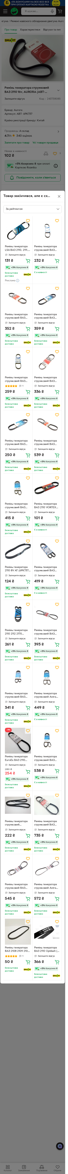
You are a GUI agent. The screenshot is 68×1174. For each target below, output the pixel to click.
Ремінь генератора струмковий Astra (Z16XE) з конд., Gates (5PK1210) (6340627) (45, 886)
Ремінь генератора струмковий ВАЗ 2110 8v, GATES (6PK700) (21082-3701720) (45, 379)
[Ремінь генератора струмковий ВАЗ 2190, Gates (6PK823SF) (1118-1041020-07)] (47, 805)
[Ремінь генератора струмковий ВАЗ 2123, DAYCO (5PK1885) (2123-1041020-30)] (47, 741)
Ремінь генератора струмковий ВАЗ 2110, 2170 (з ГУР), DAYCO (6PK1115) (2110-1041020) (16, 506)
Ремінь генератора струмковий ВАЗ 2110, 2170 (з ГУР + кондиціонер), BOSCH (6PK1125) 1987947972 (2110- (45, 569)
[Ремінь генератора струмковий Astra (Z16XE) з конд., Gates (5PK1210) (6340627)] (47, 869)
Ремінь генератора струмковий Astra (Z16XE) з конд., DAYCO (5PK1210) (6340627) (45, 695)
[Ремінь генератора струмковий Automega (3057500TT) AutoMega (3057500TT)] (18, 805)
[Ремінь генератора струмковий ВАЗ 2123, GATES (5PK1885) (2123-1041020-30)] (18, 869)
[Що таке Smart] (27, 274)
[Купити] (28, 261)
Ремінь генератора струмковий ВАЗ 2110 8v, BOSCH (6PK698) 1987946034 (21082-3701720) (17, 379)
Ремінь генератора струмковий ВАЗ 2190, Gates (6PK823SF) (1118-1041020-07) (45, 823)
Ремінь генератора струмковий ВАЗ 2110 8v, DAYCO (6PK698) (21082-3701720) (16, 443)
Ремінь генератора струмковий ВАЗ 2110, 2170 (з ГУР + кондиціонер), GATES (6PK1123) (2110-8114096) (45, 632)
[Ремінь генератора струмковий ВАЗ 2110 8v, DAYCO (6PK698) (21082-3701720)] (18, 425)
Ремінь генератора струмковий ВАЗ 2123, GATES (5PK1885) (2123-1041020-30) (16, 886)
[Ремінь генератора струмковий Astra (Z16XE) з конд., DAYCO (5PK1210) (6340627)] (47, 677)
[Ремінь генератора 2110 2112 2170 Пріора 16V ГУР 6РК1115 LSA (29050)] (18, 614)
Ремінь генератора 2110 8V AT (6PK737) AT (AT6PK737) (17, 569)
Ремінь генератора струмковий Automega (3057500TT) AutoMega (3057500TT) (16, 823)
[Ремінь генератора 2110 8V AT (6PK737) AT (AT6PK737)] (18, 551)
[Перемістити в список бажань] (28, 221)
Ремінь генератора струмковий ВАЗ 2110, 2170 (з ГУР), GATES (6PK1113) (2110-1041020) (45, 443)
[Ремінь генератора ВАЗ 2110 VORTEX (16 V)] (47, 488)
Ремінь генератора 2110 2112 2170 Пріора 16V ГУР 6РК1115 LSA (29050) (17, 632)
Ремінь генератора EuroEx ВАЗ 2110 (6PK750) (16, 758)
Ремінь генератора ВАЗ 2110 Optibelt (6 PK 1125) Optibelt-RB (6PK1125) (46, 950)
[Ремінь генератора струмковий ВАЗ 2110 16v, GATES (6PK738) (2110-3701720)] (18, 298)
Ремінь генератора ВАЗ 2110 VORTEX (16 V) (45, 506)
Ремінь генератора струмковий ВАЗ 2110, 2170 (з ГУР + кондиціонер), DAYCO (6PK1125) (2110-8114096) (16, 695)
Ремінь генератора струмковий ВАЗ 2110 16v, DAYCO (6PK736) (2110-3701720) (45, 316)
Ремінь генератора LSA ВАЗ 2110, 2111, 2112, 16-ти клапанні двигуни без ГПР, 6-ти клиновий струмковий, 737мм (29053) (17, 248)
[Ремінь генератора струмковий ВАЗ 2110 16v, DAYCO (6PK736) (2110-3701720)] (47, 298)
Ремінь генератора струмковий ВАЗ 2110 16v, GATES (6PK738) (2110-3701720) (16, 316)
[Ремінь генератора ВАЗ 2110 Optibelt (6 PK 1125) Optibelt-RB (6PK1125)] (47, 932)
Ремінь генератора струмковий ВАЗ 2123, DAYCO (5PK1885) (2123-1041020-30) (45, 758)
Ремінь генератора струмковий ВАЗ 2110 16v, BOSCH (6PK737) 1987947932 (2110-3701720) (47, 248)
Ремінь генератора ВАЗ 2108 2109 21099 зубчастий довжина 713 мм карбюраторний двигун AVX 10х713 (18, 950)
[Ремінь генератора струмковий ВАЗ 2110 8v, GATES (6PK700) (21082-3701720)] (47, 362)
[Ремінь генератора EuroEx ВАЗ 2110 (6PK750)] (18, 741)
